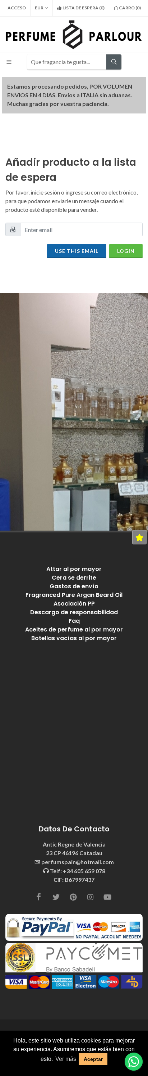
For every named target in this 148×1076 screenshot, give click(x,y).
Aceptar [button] (93, 1059)
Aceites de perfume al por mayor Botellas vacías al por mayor (74, 633)
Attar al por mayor (74, 569)
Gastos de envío (74, 586)
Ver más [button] (65, 1059)
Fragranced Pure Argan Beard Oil (74, 595)
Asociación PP (74, 603)
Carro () (130, 7)
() (84, 7)
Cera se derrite (74, 577)
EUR (39, 7)
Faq (74, 621)
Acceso (17, 7)
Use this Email (76, 251)
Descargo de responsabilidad (74, 612)
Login (126, 251)
